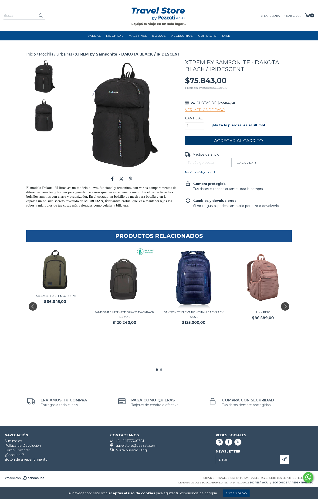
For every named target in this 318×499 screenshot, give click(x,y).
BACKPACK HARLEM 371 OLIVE (55, 296)
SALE (226, 35)
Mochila (46, 54)
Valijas (94, 35)
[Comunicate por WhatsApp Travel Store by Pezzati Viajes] (308, 477)
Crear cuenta (270, 15)
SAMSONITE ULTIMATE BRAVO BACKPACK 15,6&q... (124, 314)
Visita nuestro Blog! (132, 450)
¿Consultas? (14, 455)
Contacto (207, 35)
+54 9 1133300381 (130, 441)
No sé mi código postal (200, 172)
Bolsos (159, 35)
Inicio (31, 54)
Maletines (138, 35)
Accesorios (182, 35)
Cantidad (194, 118)
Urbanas (64, 54)
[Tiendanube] (25, 479)
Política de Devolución (23, 445)
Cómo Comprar (17, 450)
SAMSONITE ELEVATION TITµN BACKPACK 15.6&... (193, 314)
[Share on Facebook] (112, 178)
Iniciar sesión (292, 15)
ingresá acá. (259, 482)
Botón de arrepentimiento (26, 459)
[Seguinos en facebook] (228, 442)
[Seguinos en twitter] (237, 442)
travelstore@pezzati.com (136, 445)
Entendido (236, 493)
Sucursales (13, 441)
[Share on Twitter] (121, 178)
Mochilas (114, 35)
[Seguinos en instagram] (219, 442)
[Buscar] (40, 15)
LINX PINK (263, 312)
